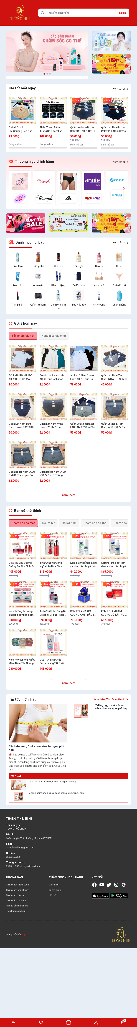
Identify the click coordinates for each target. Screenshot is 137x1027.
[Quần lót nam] (38, 295)
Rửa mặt (18, 285)
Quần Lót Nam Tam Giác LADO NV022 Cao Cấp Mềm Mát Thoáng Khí (114, 425)
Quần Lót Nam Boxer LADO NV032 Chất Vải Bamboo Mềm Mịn (82, 425)
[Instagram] (116, 884)
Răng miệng (58, 285)
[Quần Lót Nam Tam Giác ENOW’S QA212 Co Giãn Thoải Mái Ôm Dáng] (114, 358)
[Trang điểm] (17, 295)
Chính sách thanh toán (17, 884)
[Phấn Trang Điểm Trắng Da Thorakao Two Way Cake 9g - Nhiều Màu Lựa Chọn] (53, 110)
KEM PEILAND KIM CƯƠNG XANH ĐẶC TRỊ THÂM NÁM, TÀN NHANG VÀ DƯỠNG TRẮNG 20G (83, 613)
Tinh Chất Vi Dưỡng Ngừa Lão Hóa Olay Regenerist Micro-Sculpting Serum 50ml (52, 564)
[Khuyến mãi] (111, 64)
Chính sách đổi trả (15, 895)
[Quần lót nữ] (119, 276)
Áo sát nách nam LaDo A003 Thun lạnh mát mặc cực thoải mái (52, 377)
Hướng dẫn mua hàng (17, 905)
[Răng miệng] (58, 276)
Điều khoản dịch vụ (16, 911)
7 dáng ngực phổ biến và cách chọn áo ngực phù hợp (56, 793)
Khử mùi (58, 266)
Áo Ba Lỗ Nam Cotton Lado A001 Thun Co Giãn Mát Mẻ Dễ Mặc (82, 377)
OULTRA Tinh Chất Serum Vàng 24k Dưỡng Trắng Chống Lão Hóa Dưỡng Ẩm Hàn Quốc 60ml (53, 661)
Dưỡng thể (38, 266)
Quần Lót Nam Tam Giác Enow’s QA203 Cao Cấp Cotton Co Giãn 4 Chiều (22, 425)
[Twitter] (109, 884)
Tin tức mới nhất (22, 699)
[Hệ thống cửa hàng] (68, 1022)
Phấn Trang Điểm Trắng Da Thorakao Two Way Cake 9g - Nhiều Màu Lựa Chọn (51, 129)
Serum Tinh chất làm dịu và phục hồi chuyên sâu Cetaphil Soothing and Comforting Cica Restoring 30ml (114, 564)
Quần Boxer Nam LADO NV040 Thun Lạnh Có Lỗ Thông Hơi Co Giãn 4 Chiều (22, 473)
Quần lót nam (38, 304)
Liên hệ (52, 895)
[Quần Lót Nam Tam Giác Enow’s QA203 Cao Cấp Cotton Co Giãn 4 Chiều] (22, 406)
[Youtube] (101, 884)
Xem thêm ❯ (110, 699)
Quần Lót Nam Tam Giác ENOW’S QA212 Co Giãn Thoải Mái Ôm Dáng (114, 377)
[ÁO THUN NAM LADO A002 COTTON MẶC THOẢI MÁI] (22, 358)
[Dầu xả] (99, 257)
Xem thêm (68, 495)
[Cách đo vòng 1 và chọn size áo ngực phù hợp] (18, 785)
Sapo (24, 934)
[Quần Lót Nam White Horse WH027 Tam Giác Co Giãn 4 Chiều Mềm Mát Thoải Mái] (53, 406)
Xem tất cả (119, 88)
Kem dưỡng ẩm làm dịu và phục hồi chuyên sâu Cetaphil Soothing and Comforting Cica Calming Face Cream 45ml (83, 564)
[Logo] (120, 934)
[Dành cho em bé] (58, 295)
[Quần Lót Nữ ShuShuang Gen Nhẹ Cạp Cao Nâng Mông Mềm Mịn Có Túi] (22, 110)
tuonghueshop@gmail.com (20, 847)
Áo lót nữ (99, 285)
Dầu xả (99, 266)
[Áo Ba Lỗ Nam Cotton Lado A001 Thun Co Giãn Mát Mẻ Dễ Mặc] (84, 358)
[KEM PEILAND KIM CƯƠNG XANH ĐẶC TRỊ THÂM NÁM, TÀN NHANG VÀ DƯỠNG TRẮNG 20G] (84, 594)
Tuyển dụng (55, 890)
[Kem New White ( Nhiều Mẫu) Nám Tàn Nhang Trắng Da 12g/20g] (22, 642)
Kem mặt (38, 285)
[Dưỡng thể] (38, 257)
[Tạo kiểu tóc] (78, 295)
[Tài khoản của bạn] (96, 1022)
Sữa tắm (18, 266)
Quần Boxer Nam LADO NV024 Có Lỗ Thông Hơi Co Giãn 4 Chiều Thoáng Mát (53, 473)
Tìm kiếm (121, 12)
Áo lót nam (79, 285)
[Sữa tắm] (17, 257)
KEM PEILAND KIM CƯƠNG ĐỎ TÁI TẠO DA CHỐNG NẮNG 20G (114, 613)
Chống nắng (119, 304)
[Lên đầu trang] (132, 1011)
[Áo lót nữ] (99, 276)
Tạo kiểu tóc (79, 304)
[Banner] (47, 51)
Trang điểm (17, 304)
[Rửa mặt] (17, 276)
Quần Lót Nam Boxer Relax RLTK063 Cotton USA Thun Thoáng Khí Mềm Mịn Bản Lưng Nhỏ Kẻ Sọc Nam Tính (114, 129)
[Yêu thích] (41, 1023)
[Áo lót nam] (78, 276)
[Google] (123, 884)
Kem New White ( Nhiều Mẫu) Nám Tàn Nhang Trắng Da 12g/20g (22, 661)
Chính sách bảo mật (16, 900)
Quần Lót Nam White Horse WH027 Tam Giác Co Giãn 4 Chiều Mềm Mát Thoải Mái (51, 425)
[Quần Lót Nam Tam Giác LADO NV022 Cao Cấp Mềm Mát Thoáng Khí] (114, 406)
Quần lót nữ (119, 285)
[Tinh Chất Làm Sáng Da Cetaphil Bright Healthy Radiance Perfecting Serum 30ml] (53, 594)
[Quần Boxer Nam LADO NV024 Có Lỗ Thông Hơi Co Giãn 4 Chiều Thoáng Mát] (53, 454)
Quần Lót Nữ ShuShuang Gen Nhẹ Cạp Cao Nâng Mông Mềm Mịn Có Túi (20, 129)
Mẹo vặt (16, 776)
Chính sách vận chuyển (17, 890)
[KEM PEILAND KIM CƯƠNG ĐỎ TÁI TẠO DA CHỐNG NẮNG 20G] (114, 594)
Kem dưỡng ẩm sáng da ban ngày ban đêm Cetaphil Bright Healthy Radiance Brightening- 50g (22, 613)
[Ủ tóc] (119, 257)
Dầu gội (79, 266)
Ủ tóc (119, 266)
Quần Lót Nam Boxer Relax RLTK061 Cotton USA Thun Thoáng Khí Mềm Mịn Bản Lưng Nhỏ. (83, 129)
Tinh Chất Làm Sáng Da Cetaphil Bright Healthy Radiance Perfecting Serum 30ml (53, 613)
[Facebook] (94, 884)
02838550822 (13, 857)
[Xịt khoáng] (99, 295)
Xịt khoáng (99, 304)
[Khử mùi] (58, 257)
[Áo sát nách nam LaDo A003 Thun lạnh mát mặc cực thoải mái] (53, 358)
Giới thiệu (54, 884)
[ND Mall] (20, 188)
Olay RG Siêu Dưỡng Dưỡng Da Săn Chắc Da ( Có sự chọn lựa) (22, 564)
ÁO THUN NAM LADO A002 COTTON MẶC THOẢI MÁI (20, 377)
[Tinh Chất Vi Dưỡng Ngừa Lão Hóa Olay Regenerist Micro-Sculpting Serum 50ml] (53, 545)
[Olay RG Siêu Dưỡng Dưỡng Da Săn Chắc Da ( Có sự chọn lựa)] (22, 545)
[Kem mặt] (38, 276)
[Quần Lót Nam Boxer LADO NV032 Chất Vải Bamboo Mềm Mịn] (84, 406)
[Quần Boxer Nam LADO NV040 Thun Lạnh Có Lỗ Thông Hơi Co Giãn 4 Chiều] (22, 454)
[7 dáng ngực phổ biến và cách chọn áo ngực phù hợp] (18, 796)
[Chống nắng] (119, 295)
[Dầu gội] (78, 257)
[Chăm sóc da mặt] (111, 41)
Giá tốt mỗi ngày (22, 88)
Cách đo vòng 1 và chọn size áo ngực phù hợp (53, 781)
